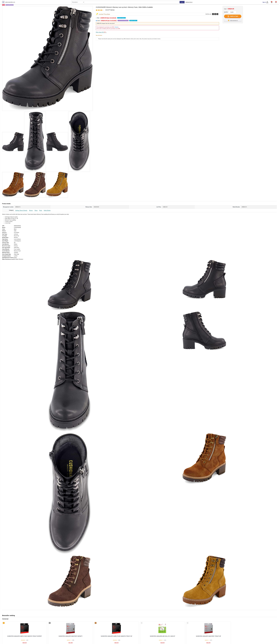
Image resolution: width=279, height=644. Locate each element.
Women (31, 210)
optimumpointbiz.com (10, 2)
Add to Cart (234, 16)
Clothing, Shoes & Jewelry (21, 210)
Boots (40, 210)
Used (117, 20)
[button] (276, 2)
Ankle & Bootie (47, 210)
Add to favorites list (234, 20)
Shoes (36, 210)
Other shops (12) (101, 32)
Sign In (264, 2)
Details (116, 27)
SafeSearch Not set (188, 2)
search (182, 2)
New (111, 18)
